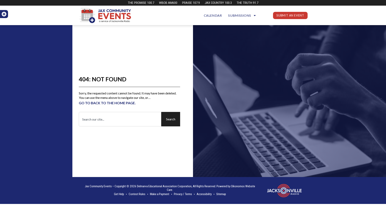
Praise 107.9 (191, 3)
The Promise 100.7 (141, 3)
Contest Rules (137, 194)
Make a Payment (159, 194)
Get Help (119, 194)
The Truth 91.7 (247, 3)
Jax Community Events (98, 186)
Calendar (213, 15)
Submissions (239, 15)
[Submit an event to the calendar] (4, 14)
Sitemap (221, 194)
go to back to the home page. (107, 103)
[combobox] (120, 119)
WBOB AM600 (168, 3)
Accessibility (204, 194)
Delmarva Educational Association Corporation (164, 186)
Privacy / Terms (183, 194)
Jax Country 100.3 (218, 3)
